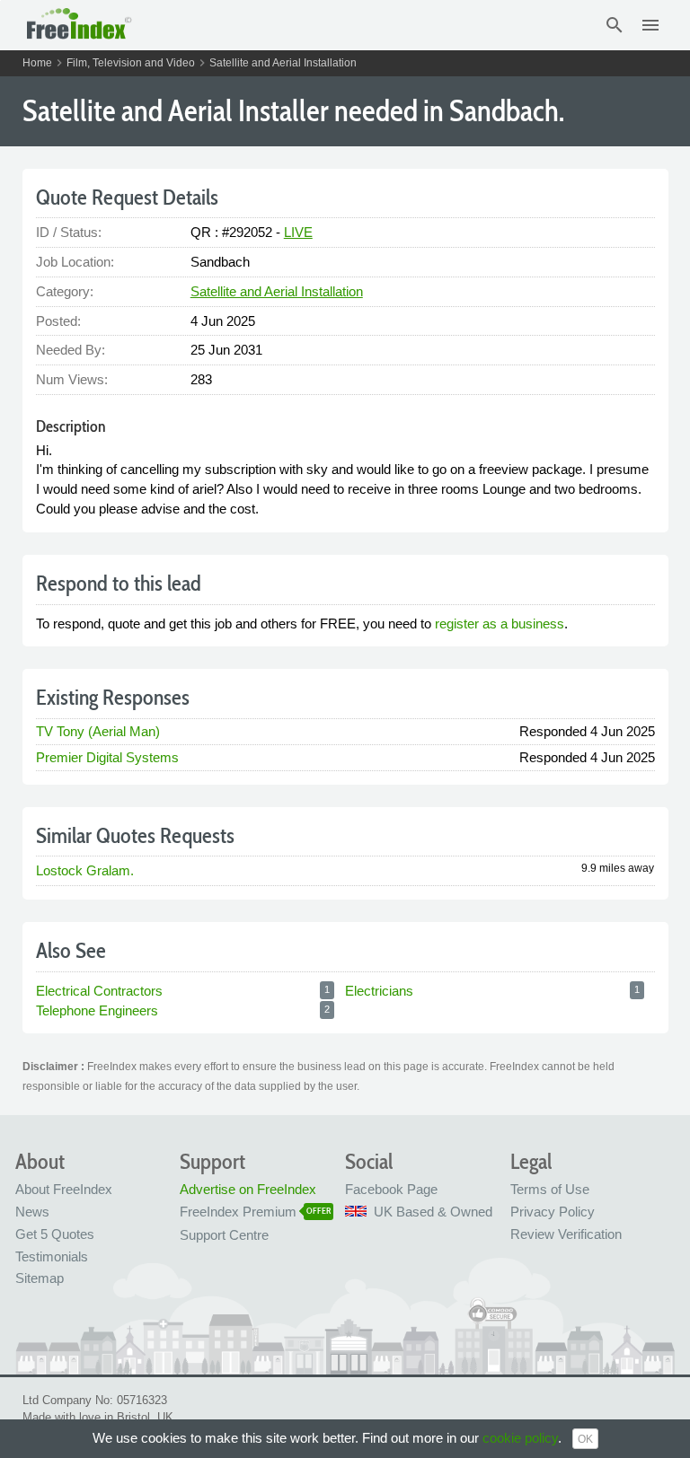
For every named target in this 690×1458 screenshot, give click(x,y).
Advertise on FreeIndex (248, 1189)
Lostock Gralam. (85, 870)
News (32, 1211)
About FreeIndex (63, 1189)
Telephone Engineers (97, 1010)
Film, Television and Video (130, 63)
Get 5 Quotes (54, 1234)
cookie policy (520, 1437)
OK (585, 1439)
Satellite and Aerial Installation (283, 63)
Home (37, 63)
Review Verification (566, 1234)
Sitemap (39, 1278)
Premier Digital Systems (107, 757)
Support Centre (224, 1235)
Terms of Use (549, 1189)
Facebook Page (391, 1189)
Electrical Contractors (99, 990)
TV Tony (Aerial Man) (98, 731)
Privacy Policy (552, 1211)
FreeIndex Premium (238, 1211)
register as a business (499, 623)
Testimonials (51, 1256)
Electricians (379, 990)
